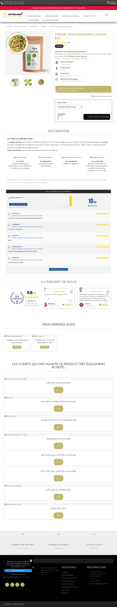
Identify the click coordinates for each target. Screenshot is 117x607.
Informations (96, 567)
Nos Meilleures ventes (69, 587)
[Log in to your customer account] (100, 16)
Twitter (12, 585)
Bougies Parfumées (51, 20)
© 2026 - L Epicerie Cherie (14, 604)
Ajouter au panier (97, 117)
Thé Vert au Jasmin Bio (58, 490)
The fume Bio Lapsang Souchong (58, 471)
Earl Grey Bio (58, 508)
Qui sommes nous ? (68, 581)
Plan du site (65, 590)
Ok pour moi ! (18, 570)
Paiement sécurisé (68, 584)
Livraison (64, 572)
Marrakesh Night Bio (58, 439)
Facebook (7, 585)
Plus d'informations (18, 574)
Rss (17, 585)
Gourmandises (33, 20)
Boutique (64, 593)
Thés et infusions (34, 16)
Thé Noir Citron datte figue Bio (58, 402)
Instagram (22, 585)
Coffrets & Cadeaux (70, 16)
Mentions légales (67, 575)
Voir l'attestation (18, 204)
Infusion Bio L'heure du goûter (58, 455)
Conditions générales (69, 578)
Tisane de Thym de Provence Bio (58, 420)
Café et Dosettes (52, 16)
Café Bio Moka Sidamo (58, 383)
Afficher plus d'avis (58, 269)
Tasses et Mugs (89, 16)
